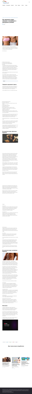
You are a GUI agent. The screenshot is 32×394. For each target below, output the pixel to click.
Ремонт (23, 5)
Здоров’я (12, 5)
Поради (19, 5)
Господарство (8, 5)
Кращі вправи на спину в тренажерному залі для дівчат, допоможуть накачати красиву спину (5, 363)
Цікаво (26, 5)
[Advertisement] (16, 12)
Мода (16, 5)
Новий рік (4, 5)
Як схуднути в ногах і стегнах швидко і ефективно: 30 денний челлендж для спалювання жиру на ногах (25, 363)
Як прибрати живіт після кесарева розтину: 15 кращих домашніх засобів (16, 365)
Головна (3, 17)
